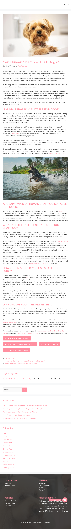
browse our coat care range (28, 333)
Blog (4, 433)
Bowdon (8, 483)
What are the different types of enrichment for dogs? (25, 361)
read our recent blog (56, 153)
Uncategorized (8, 468)
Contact (42, 490)
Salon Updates (8, 464)
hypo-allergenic (62, 241)
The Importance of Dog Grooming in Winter (20, 412)
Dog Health (7, 439)
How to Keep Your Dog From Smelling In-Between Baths (25, 406)
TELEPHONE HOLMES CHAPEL (16, 350)
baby (60, 211)
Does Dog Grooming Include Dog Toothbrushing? (22, 409)
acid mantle (15, 133)
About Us (42, 483)
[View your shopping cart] (64, 4)
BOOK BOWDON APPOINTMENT (17, 338)
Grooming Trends (9, 455)
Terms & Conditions (12, 501)
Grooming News (9, 452)
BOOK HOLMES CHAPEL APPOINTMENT (20, 344)
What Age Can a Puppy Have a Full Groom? (21, 363)
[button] (64, 500)
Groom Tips (9, 358)
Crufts (5, 436)
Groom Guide (8, 446)
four (27, 277)
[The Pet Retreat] (6, 4)
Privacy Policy (10, 503)
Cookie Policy (10, 505)
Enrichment (7, 443)
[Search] (24, 390)
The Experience (45, 485)
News (41, 488)
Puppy (5, 461)
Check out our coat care (39, 263)
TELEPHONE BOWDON (49, 344)
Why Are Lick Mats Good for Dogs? (16, 415)
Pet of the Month (9, 458)
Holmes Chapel (10, 485)
